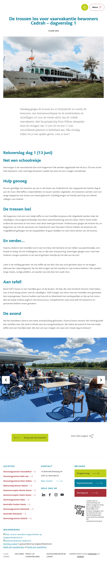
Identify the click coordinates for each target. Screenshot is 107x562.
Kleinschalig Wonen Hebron (15, 485)
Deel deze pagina (79, 436)
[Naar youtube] (62, 494)
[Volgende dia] (101, 380)
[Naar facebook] (49, 494)
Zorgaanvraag (83, 473)
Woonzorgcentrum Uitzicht (15, 518)
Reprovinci (92, 554)
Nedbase (80, 557)
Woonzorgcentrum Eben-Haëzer (17, 481)
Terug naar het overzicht (35, 437)
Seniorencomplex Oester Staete (17, 495)
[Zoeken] (84, 7)
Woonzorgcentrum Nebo (14, 499)
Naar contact (47, 481)
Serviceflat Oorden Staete (14, 504)
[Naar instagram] (56, 494)
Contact (72, 554)
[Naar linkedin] (43, 494)
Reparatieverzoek (85, 483)
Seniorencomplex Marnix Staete (17, 490)
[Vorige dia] (6, 380)
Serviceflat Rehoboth (12, 513)
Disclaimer (19, 554)
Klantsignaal (82, 492)
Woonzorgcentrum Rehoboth (16, 509)
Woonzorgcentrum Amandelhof (17, 471)
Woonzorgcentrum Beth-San (16, 476)
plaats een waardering (36, 547)
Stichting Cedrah (10, 544)
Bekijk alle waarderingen (13, 547)
